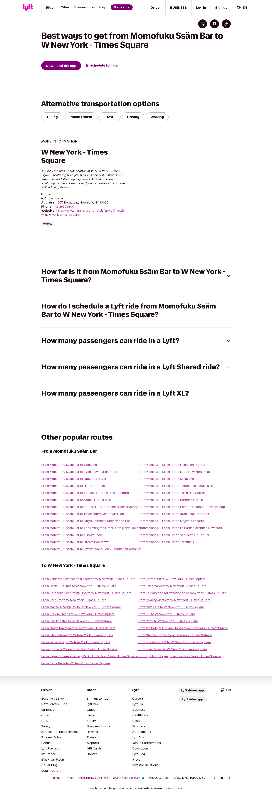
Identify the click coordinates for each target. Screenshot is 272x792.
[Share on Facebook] (214, 23)
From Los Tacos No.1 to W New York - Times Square (174, 642)
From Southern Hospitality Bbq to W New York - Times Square (86, 593)
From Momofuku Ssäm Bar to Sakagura (165, 479)
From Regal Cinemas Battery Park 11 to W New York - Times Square (89, 656)
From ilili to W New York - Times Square (166, 614)
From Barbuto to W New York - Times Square (73, 600)
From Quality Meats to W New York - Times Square (173, 600)
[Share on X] (202, 23)
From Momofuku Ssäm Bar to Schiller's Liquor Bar (173, 535)
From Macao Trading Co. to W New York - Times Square (81, 607)
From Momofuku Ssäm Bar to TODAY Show (72, 535)
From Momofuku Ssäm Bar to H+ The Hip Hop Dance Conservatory (89, 507)
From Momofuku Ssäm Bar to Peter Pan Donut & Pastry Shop (181, 507)
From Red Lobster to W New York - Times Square (76, 621)
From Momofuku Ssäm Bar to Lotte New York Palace (174, 472)
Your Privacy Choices (126, 778)
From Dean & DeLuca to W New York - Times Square (78, 586)
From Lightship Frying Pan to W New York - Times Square (179, 656)
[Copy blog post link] (226, 23)
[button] (136, 275)
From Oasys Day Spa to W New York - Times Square (78, 628)
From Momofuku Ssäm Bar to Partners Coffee (170, 500)
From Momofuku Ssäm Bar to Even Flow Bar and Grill (79, 472)
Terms (56, 778)
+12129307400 (63, 206)
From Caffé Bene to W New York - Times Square (75, 663)
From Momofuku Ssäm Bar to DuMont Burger (73, 479)
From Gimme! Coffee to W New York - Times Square (174, 635)
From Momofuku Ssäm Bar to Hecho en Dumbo (171, 465)
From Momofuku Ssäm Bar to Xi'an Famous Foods (173, 514)
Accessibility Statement (93, 778)
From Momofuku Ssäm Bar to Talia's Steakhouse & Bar (176, 486)
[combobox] (242, 7)
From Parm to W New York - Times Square (167, 621)
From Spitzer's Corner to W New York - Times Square (79, 649)
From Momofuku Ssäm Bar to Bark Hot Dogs (73, 486)
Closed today (54, 198)
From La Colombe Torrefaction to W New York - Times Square (181, 593)
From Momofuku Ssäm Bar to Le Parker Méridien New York (179, 528)
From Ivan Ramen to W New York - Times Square (172, 649)
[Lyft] (28, 7)
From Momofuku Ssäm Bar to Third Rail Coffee (171, 493)
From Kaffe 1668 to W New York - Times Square (171, 579)
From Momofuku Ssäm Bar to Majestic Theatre (170, 521)
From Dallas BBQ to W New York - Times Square (75, 642)
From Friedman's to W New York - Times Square (171, 586)
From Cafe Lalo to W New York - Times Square (170, 607)
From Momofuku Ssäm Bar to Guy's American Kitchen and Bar (85, 521)
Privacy (69, 778)
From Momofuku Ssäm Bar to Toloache (69, 465)
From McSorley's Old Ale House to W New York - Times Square (182, 628)
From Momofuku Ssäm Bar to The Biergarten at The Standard (85, 493)
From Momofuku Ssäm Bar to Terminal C (166, 542)
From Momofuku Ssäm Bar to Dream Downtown (75, 542)
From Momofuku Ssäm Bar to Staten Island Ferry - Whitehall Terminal (91, 549)
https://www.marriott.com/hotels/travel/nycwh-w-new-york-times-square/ (83, 212)
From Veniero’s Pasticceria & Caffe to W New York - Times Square (88, 579)
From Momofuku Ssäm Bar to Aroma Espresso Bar (77, 500)
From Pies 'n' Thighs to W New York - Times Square (78, 614)
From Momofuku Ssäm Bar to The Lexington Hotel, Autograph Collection (93, 528)
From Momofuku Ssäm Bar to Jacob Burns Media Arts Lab (82, 514)
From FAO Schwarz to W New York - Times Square (77, 635)
